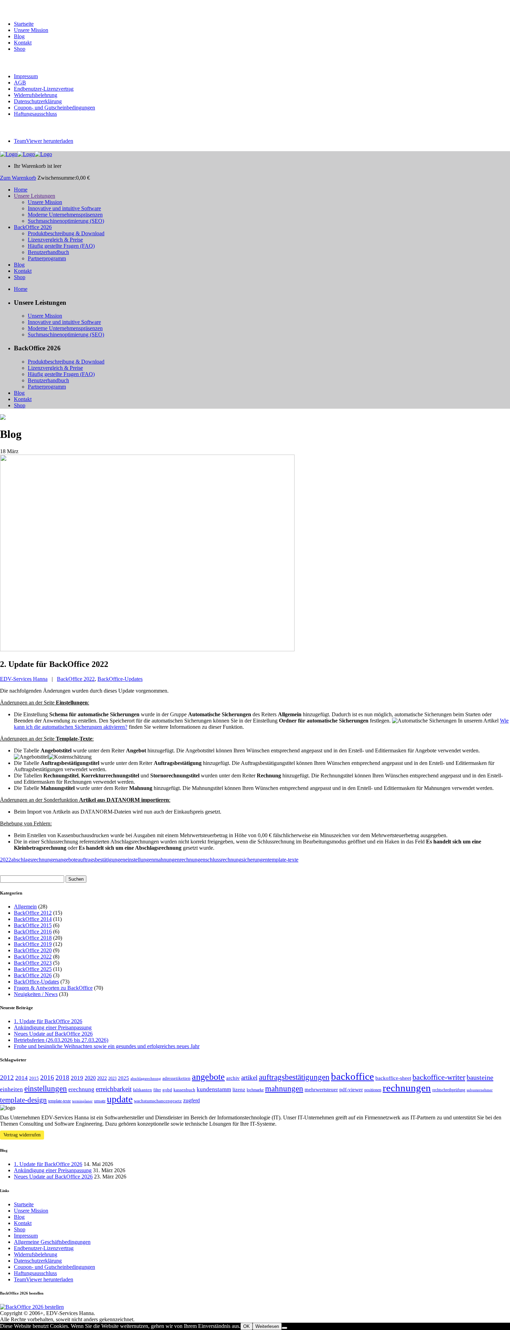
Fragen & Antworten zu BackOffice (53, 988)
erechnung (81, 1089)
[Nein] (284, 1328)
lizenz (238, 1089)
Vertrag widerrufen (22, 1134)
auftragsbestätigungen (101, 860)
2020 (90, 1078)
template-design (23, 1100)
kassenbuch (184, 1089)
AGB (20, 82)
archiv (233, 1078)
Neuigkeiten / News (36, 994)
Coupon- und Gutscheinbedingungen (54, 108)
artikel (249, 1077)
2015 (34, 1078)
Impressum (26, 76)
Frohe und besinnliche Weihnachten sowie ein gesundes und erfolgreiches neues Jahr (106, 1046)
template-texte (283, 860)
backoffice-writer (439, 1077)
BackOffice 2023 (33, 963)
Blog (19, 36)
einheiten (11, 1089)
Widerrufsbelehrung (35, 95)
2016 (47, 1077)
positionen (372, 1089)
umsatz (99, 1101)
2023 (112, 1078)
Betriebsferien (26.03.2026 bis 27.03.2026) (61, 1040)
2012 (7, 1077)
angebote (68, 860)
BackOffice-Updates (120, 679)
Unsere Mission (31, 30)
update (120, 1099)
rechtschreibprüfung (448, 1089)
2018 (62, 1077)
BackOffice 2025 (33, 969)
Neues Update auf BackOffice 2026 (53, 1034)
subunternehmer (480, 1090)
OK (246, 1326)
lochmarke (255, 1089)
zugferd (191, 1100)
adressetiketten (176, 1078)
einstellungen (139, 860)
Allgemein (25, 906)
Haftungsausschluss (35, 114)
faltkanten (142, 1089)
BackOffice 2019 (33, 944)
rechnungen (192, 860)
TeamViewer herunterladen (43, 141)
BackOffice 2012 (33, 913)
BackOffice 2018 (33, 938)
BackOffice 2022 (76, 679)
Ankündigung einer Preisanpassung (53, 1027)
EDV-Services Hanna (24, 679)
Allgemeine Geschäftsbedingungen (52, 1242)
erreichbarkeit (113, 1089)
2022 (5, 860)
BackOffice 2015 (33, 925)
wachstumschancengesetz (158, 1100)
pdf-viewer (351, 1089)
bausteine (480, 1077)
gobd (167, 1089)
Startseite (24, 24)
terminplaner (82, 1101)
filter (157, 1089)
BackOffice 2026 (33, 975)
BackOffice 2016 (33, 932)
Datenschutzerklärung (38, 101)
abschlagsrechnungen (34, 860)
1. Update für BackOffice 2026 (48, 1021)
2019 (77, 1078)
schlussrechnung (223, 860)
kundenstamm (214, 1089)
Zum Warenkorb (18, 178)
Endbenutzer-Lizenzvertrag (44, 89)
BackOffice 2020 (33, 950)
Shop (19, 49)
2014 (21, 1078)
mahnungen (167, 860)
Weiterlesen (267, 1326)
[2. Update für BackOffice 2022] (147, 649)
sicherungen (254, 860)
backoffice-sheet (393, 1078)
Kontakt (23, 43)
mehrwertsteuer (321, 1089)
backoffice (352, 1076)
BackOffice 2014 (33, 919)
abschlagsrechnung (145, 1078)
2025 (123, 1078)
